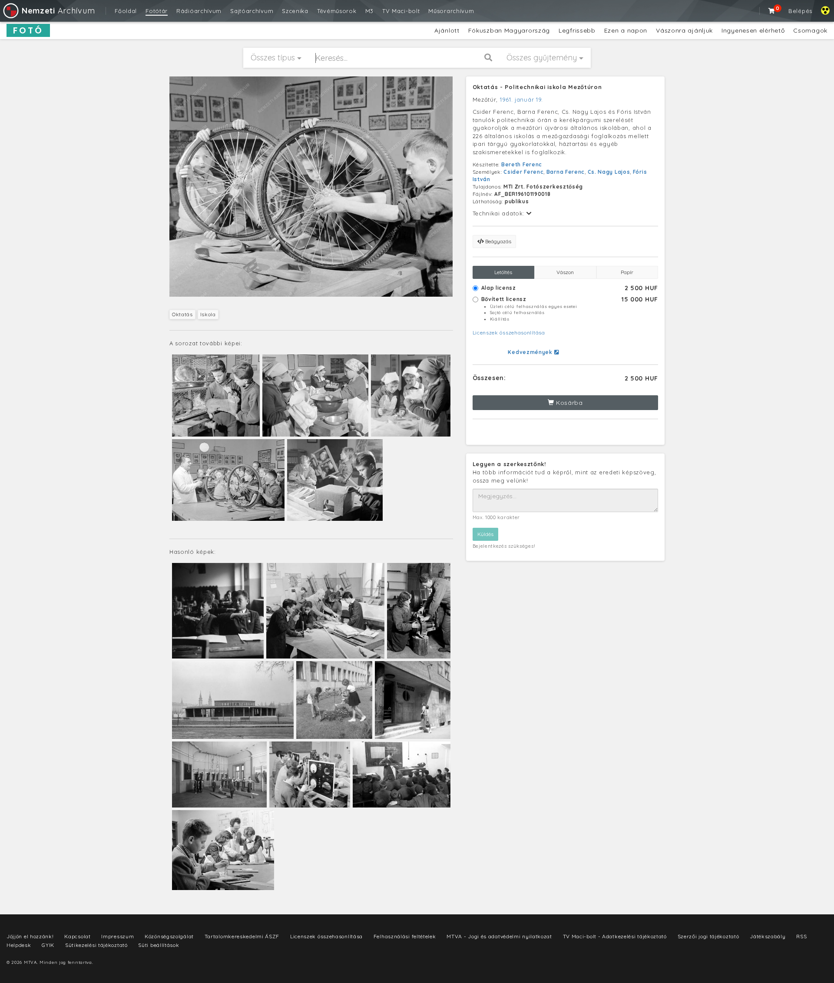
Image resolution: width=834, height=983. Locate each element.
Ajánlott (447, 30)
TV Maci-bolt (401, 10)
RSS (801, 936)
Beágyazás (497, 241)
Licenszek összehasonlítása (509, 332)
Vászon (565, 272)
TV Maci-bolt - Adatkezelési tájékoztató (615, 936)
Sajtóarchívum (251, 10)
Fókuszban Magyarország (509, 30)
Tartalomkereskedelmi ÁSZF (242, 936)
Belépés (800, 10)
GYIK (48, 945)
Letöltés (503, 272)
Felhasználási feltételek (405, 936)
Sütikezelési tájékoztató (96, 945)
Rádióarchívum (199, 10)
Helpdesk (19, 945)
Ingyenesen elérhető (752, 30)
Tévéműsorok (337, 10)
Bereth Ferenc (521, 164)
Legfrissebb (577, 30)
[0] (771, 10)
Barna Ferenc (565, 172)
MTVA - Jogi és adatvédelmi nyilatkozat (499, 936)
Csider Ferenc (523, 172)
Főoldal (126, 10)
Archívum (58, 11)
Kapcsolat (77, 936)
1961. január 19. (521, 99)
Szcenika (295, 10)
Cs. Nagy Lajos (609, 172)
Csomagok (810, 30)
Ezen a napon (625, 30)
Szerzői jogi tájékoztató (708, 936)
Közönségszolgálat (169, 936)
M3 (369, 10)
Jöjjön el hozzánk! (30, 936)
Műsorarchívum (451, 10)
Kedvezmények (531, 352)
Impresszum (117, 936)
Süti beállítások (158, 945)
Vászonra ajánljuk (684, 30)
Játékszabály (767, 936)
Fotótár (157, 10)
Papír (627, 272)
